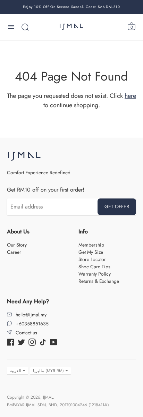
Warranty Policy (94, 273)
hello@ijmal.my (31, 314)
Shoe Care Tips (94, 266)
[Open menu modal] (11, 27)
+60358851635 (32, 323)
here (130, 95)
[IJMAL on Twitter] (21, 341)
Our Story (17, 244)
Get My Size (90, 252)
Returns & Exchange (98, 281)
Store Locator (92, 259)
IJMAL (48, 397)
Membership (91, 244)
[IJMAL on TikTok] (43, 341)
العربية (15, 371)
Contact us (26, 332)
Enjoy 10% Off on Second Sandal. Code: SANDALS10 (71, 6)
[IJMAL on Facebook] (10, 341)
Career (14, 252)
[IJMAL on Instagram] (32, 341)
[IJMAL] (71, 27)
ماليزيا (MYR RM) (48, 371)
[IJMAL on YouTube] (53, 341)
